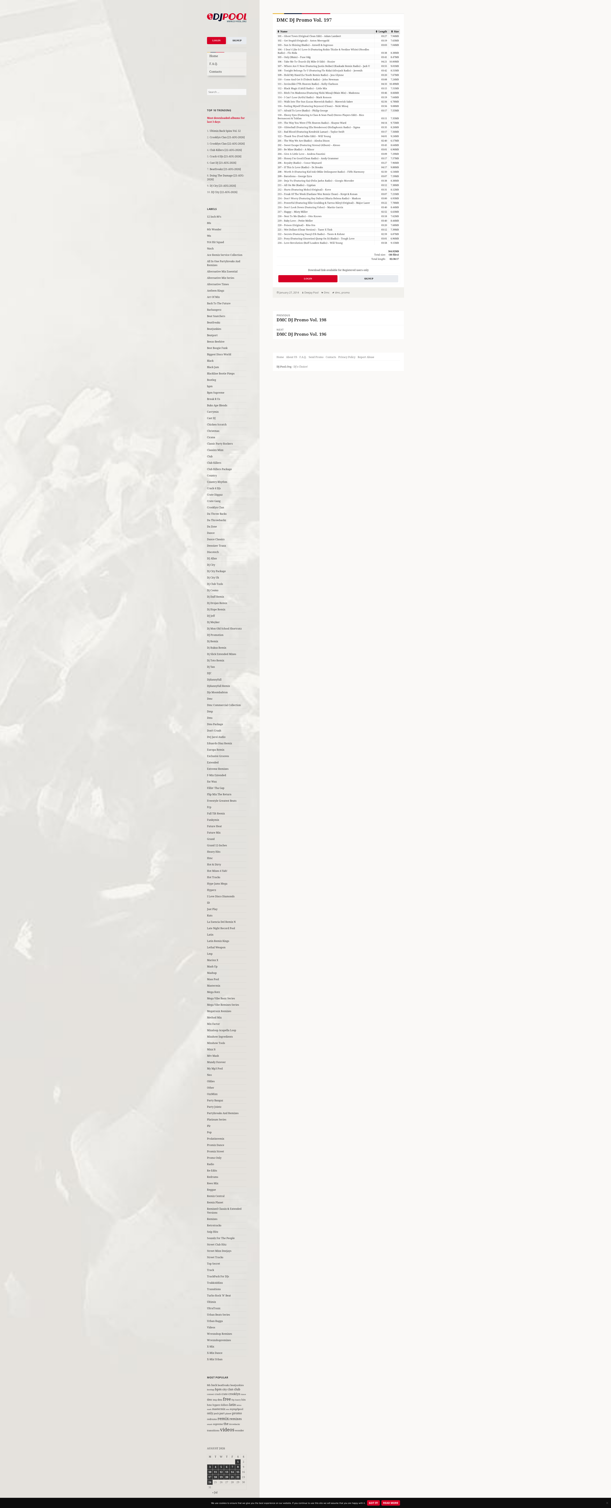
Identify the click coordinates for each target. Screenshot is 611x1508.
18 (215, 1477)
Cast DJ (211, 418)
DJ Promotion (215, 635)
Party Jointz (214, 1107)
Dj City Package (216, 571)
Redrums (212, 1177)
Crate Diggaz (215, 494)
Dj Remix (212, 641)
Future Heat (214, 826)
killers (224, 1405)
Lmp (210, 953)
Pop (209, 1132)
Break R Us (213, 399)
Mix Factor (213, 1024)
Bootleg (211, 380)
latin (232, 1404)
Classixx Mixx (215, 450)
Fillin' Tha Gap (215, 788)
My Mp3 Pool (215, 1068)
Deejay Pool (311, 292)
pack (216, 1413)
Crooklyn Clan (215, 507)
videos (227, 1429)
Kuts (209, 915)
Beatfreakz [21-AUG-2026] (225, 169)
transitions (213, 1430)
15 (237, 1472)
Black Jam (213, 367)
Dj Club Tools (215, 584)
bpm (210, 386)
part (222, 1413)
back (214, 1385)
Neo (209, 1075)
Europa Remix (215, 749)
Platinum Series (216, 1119)
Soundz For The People (221, 1238)
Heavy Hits (213, 851)
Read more (390, 1503)
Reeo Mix (212, 1183)
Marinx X (212, 960)
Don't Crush (214, 730)
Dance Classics (216, 539)
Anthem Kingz (215, 290)
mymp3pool (236, 1409)
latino (239, 1405)
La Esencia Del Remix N (221, 922)
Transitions (214, 1289)
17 (209, 1477)
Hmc (210, 858)
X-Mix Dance (214, 1353)
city (224, 1389)
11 (215, 1472)
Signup (237, 40)
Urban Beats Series (218, 1314)
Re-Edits (212, 1170)
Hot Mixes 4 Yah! (217, 871)
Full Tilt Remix (216, 813)
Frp (209, 807)
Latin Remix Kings (218, 941)
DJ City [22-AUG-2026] (224, 192)
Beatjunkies (214, 329)
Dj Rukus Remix (216, 647)
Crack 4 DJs (214, 488)
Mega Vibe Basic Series (221, 998)
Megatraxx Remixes (219, 1011)
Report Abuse (366, 357)
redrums (212, 1419)
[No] (607, 1502)
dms (220, 1399)
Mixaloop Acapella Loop (221, 1030)
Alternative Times (218, 284)
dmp (215, 1399)
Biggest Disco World (219, 354)
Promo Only (214, 1158)
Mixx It (211, 1049)
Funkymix (213, 820)
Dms (209, 718)
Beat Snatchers (216, 316)
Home (213, 56)
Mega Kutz (213, 992)
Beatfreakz (213, 322)
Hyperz (211, 890)
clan (230, 1389)
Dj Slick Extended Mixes (221, 654)
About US (291, 357)
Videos (211, 1327)
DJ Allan (212, 558)
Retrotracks (214, 1225)
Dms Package (215, 724)
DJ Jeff (211, 616)
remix (223, 1418)
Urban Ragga (215, 1321)
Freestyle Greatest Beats (221, 800)
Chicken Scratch (217, 424)
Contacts (215, 71)
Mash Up (212, 966)
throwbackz (234, 1424)
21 (232, 1477)
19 (221, 1477)
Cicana (211, 437)
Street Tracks (215, 1257)
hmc (209, 1404)
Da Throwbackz (216, 520)
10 (209, 1472)
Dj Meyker (213, 622)
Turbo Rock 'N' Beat (219, 1295)
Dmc (210, 698)
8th (209, 1385)
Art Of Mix (213, 297)
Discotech (213, 552)
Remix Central (216, 1196)
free (227, 1399)
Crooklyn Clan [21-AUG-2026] (227, 137)
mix (227, 1409)
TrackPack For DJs (218, 1276)
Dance (211, 533)
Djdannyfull (214, 679)
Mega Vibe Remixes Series (223, 1005)
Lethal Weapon (216, 947)
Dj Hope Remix (216, 609)
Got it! (373, 1503)
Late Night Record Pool (221, 928)
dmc (209, 1399)
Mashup (212, 973)
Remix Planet (215, 1202)
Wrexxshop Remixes (219, 1334)
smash (209, 1424)
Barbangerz (214, 309)
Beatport (212, 335)
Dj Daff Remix (215, 596)
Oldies (211, 1081)
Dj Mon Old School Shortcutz (224, 628)
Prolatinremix (215, 1138)
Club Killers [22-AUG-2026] (226, 150)
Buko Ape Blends (217, 405)
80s (209, 223)
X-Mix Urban (214, 1359)
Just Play (212, 909)
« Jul (215, 1492)
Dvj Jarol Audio (216, 737)
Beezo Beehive (216, 341)
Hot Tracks (213, 877)
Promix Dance (215, 1145)
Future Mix (214, 832)
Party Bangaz (215, 1100)
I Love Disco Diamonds (221, 896)
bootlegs (210, 1389)
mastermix (218, 1409)
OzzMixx (212, 1094)
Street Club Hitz (216, 1244)
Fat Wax (212, 781)
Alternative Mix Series (220, 278)
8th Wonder (214, 229)
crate (224, 1394)
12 (221, 1472)
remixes (235, 1419)
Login (216, 40)
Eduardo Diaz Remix (219, 743)
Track (210, 1270)
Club (210, 456)
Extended (213, 762)
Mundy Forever (216, 1062)
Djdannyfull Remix (218, 686)
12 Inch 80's (214, 216)
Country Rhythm (217, 482)
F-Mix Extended (216, 775)
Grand (211, 839)
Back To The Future (219, 303)
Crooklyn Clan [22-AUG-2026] (227, 143)
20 (226, 1477)
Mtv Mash (213, 1056)
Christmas (213, 431)
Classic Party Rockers (220, 443)
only (210, 1413)
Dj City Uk (213, 577)
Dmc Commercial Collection (224, 705)
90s (209, 236)
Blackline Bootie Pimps (221, 373)
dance (243, 1394)
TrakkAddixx (215, 1283)
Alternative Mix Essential (222, 271)
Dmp (210, 711)
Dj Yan (211, 667)
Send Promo (316, 357)
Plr (209, 1126)
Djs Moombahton (217, 692)
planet (228, 1413)
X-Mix (210, 1346)
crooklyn (234, 1394)
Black (210, 360)
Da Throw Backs (217, 514)
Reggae (211, 1189)
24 (209, 1482)
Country (212, 475)
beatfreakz (224, 1385)
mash (209, 1409)
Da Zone (212, 526)
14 (232, 1472)
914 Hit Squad (215, 242)
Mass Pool (213, 979)
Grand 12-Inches (217, 845)
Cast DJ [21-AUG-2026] (223, 163)
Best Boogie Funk (217, 348)
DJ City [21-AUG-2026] (223, 185)
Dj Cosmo (212, 590)
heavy (238, 1399)
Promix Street (215, 1151)
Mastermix (213, 985)
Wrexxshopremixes (219, 1340)
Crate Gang (214, 501)
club (237, 1389)
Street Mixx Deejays (219, 1251)
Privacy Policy (346, 357)
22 (237, 1477)
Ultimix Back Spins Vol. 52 (225, 131)
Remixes (212, 1219)
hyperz (217, 1405)
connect (210, 1394)
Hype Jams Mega (217, 883)
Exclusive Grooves (218, 756)
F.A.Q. (213, 64)
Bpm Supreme (215, 392)
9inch (210, 248)
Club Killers (214, 463)
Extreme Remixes (217, 769)
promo (237, 1413)
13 (226, 1472)
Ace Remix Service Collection (224, 255)
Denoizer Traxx (216, 545)
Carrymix (213, 412)
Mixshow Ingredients (220, 1036)
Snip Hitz (212, 1231)
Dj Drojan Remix (217, 603)
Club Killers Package (219, 469)
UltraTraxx (213, 1308)
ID (208, 902)
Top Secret (213, 1263)
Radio (210, 1164)
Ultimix (211, 1302)
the (226, 1424)
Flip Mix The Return (219, 794)
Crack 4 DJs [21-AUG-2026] (225, 156)
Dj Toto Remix (215, 660)
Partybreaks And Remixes (223, 1113)
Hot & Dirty (214, 864)
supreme (218, 1424)
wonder (239, 1430)
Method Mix (214, 1017)
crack (218, 1394)
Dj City (211, 565)
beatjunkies (237, 1385)
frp (233, 1399)
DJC (209, 673)
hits (243, 1399)
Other (210, 1087)
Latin (210, 934)
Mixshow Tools (216, 1043)
